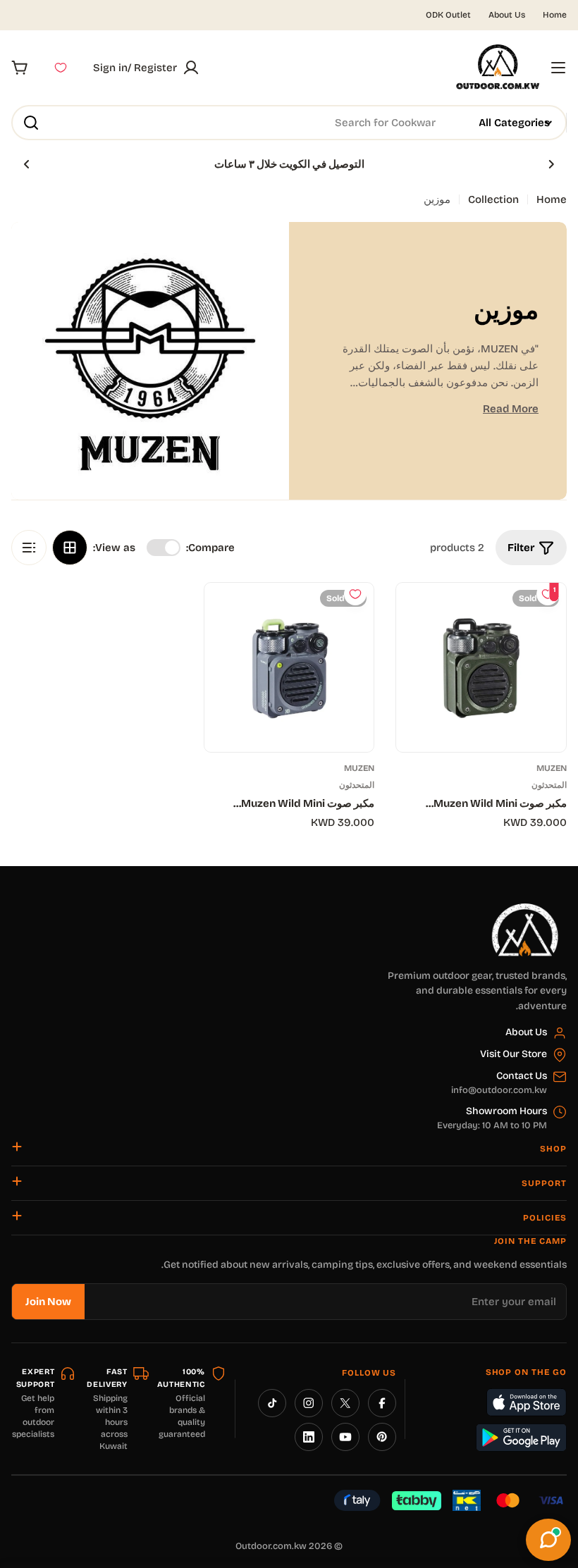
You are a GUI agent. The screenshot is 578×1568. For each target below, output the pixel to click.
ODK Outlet (448, 15)
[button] (551, 164)
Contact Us (521, 1076)
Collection (493, 199)
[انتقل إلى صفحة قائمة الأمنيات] (60, 67)
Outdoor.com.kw (271, 1546)
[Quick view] (417, 614)
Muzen (551, 768)
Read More (511, 408)
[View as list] (29, 547)
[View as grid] (69, 547)
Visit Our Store (513, 1054)
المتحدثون (549, 785)
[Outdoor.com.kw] (524, 908)
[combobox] (289, 122)
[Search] (31, 122)
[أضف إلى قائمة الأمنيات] (355, 594)
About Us (506, 15)
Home (555, 15)
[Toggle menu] (558, 67)
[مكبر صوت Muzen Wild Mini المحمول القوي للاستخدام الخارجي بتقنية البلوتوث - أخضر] (481, 668)
